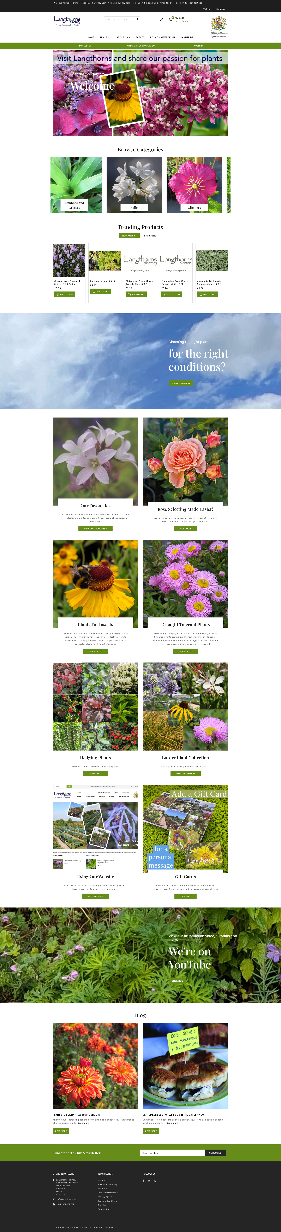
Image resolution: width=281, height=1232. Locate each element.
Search (137, 19)
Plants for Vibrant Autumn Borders (76, 1115)
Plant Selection (181, 383)
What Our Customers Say (141, 46)
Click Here (177, 981)
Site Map (102, 1205)
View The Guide (95, 896)
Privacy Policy (105, 1197)
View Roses (186, 529)
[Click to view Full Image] (91, 1065)
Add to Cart (66, 294)
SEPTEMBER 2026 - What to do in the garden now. (174, 1115)
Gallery (198, 46)
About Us (102, 1188)
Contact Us (103, 1209)
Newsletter (84, 46)
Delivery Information (108, 1193)
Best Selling (150, 235)
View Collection (185, 774)
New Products (129, 235)
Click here (79, 100)
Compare (220, 9)
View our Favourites (95, 529)
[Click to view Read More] (99, 1065)
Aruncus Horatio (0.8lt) (102, 281)
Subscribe (215, 1153)
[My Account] (162, 19)
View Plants (95, 651)
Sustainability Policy (108, 1184)
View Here (185, 896)
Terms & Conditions (107, 1201)
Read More (83, 1123)
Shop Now (80, 207)
